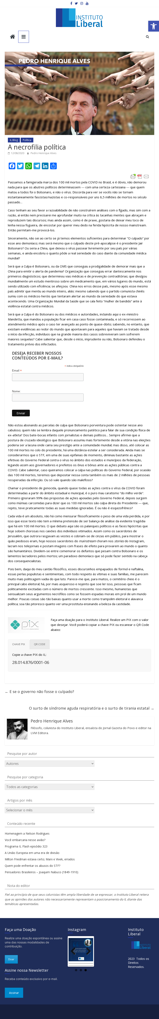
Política (27, 140)
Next (87, 951)
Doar (11, 959)
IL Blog (14, 140)
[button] (153, 26)
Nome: (16, 391)
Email (17, 371)
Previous (75, 951)
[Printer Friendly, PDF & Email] (139, 176)
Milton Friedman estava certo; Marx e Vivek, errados (40, 859)
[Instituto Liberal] (12, 37)
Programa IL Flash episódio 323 (26, 846)
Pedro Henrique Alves (43, 153)
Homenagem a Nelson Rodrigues (27, 833)
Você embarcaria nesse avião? (25, 840)
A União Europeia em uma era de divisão (32, 853)
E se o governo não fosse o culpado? (39, 691)
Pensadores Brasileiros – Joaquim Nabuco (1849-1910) (41, 872)
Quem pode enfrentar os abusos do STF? (32, 866)
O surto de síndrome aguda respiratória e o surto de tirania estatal (91, 708)
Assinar (14, 993)
